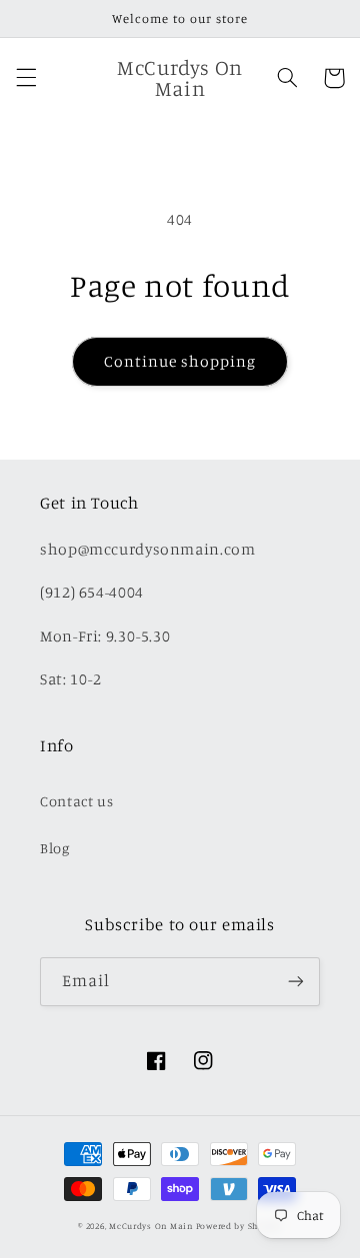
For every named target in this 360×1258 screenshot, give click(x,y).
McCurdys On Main (151, 1225)
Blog (55, 847)
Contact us (76, 800)
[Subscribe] (296, 981)
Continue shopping (180, 361)
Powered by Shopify (239, 1225)
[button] (26, 78)
